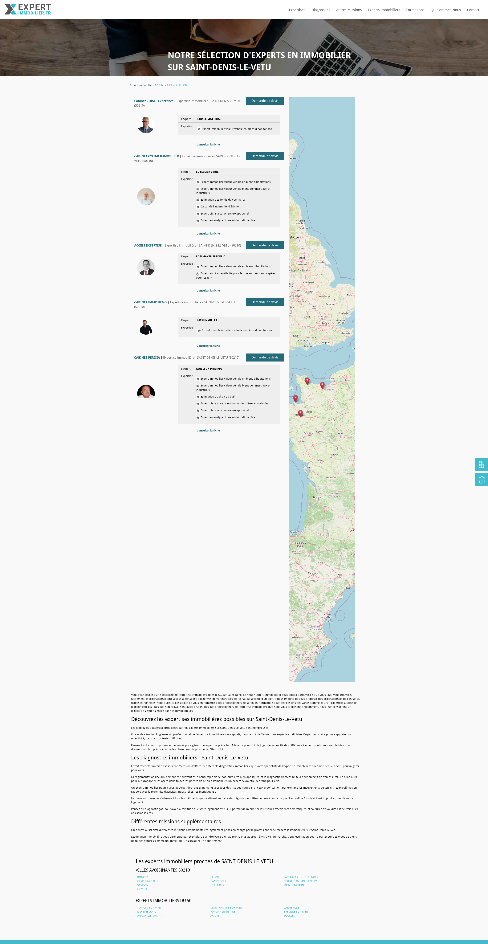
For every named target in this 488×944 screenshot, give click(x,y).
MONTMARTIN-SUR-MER (226, 907)
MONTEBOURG (146, 911)
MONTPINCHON (294, 885)
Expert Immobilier (141, 85)
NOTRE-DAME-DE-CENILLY (300, 881)
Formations (415, 9)
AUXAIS (215, 915)
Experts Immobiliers (384, 9)
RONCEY (142, 877)
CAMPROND (218, 881)
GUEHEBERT (218, 885)
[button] (322, 386)
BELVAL (215, 877)
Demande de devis (265, 101)
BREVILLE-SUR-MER (296, 911)
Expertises (297, 9)
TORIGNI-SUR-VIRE (149, 907)
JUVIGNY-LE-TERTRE (222, 911)
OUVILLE (142, 889)
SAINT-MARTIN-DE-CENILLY (301, 877)
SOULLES (289, 915)
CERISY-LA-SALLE (147, 881)
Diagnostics (320, 9)
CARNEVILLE (291, 907)
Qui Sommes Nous (446, 9)
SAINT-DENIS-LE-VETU (174, 85)
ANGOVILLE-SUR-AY (149, 915)
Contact (473, 9)
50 (156, 85)
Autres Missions (349, 9)
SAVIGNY (142, 885)
